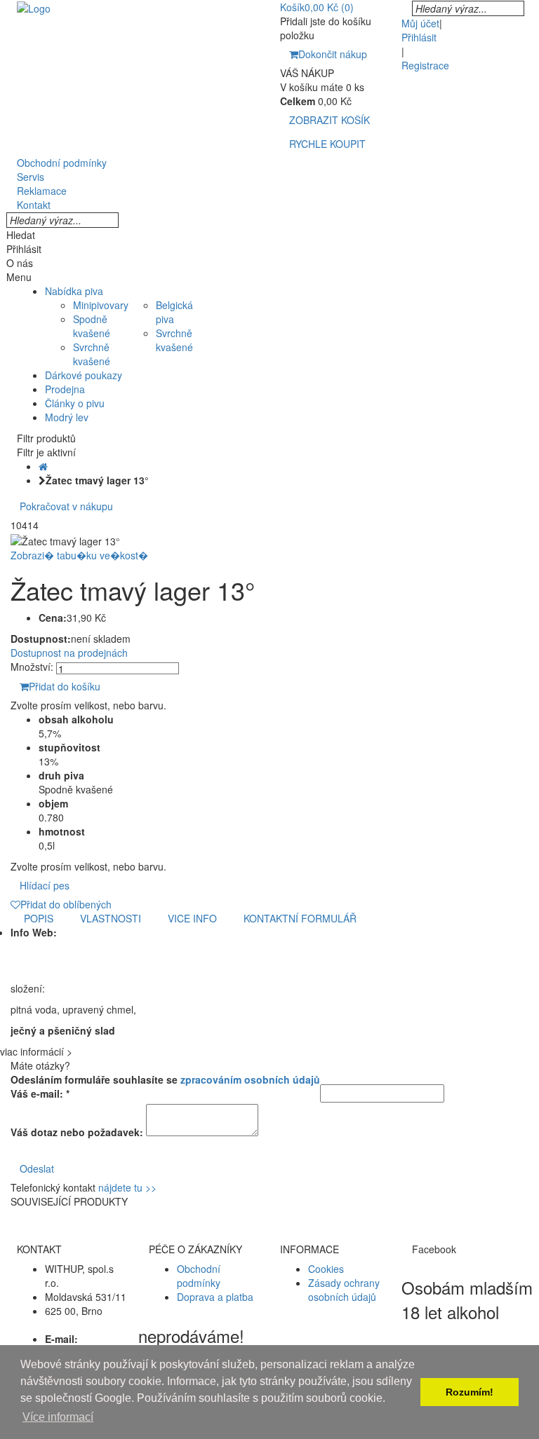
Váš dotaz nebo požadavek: (77, 1132)
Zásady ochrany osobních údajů (344, 1290)
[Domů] (43, 466)
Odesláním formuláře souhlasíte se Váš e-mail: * (165, 1086)
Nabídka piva (74, 291)
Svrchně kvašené (91, 354)
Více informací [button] (57, 1417)
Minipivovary (100, 305)
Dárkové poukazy (83, 375)
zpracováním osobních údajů (250, 1079)
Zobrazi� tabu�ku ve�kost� (79, 555)
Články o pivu (75, 403)
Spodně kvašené (91, 326)
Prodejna (65, 389)
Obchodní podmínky (198, 1276)
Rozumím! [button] (469, 1392)
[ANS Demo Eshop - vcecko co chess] (34, 7)
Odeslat (37, 1168)
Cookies (326, 1269)
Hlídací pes (44, 885)
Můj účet (420, 23)
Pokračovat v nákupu (66, 506)
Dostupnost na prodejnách (69, 653)
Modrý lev (66, 417)
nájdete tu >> (127, 1187)
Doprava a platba (215, 1297)
